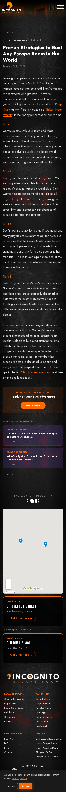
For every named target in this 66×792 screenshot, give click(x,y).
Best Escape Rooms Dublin (49, 739)
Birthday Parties (43, 708)
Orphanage (9, 717)
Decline (11, 786)
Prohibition (9, 712)
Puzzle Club (42, 725)
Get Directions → (21, 618)
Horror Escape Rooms (46, 743)
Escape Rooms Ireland (47, 756)
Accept (25, 786)
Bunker (7, 721)
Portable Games (44, 717)
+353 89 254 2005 (31, 766)
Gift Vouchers (42, 721)
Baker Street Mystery (14, 708)
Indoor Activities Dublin (47, 747)
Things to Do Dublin (45, 752)
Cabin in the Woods (14, 699)
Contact (8, 752)
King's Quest (10, 703)
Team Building (43, 699)
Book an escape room (37, 372)
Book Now (33, 405)
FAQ (6, 743)
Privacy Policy (19, 778)
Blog (6, 747)
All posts (10, 32)
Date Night (41, 712)
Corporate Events (44, 703)
